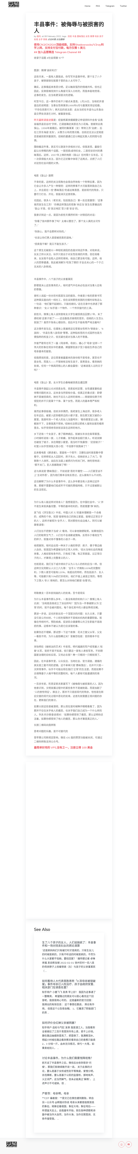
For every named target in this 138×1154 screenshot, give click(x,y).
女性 (88, 36)
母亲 (97, 36)
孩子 (101, 36)
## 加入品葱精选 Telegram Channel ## (57, 52)
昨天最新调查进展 (43, 119)
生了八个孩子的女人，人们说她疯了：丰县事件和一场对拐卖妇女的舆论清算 (69, 944)
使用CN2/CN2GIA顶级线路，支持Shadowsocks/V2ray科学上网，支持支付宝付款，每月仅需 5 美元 (69, 46)
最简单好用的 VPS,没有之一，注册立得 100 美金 (63, 747)
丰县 (74, 36)
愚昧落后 (81, 36)
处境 (36, 39)
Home (87, 6)
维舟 (39, 36)
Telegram (109, 6)
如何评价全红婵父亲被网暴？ (59, 1022)
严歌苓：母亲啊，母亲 (55, 1093)
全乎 (41, 39)
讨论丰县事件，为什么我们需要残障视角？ (67, 1058)
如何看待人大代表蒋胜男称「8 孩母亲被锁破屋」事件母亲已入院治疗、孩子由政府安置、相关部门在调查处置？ (69, 984)
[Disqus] (69, 806)
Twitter (123, 6)
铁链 (45, 39)
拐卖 (70, 36)
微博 (92, 36)
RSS (98, 6)
